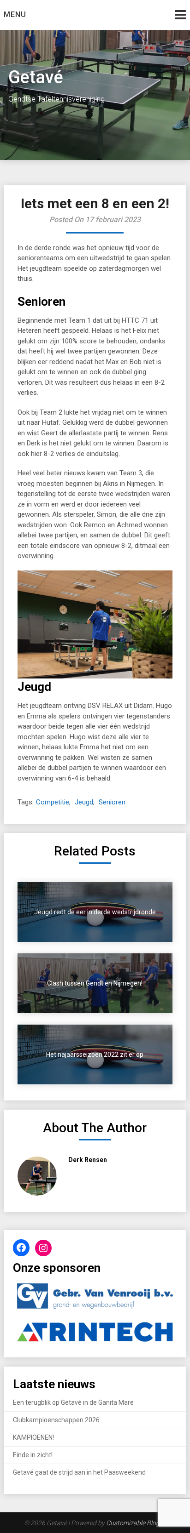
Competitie (52, 802)
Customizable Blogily (136, 1523)
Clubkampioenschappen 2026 (56, 1420)
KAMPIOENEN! (33, 1437)
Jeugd (84, 802)
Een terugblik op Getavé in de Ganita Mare (73, 1402)
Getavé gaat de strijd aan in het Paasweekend (79, 1472)
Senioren (112, 802)
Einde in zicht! (33, 1455)
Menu (15, 14)
